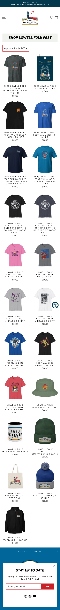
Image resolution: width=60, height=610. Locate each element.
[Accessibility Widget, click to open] (55, 305)
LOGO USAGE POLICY (29, 552)
